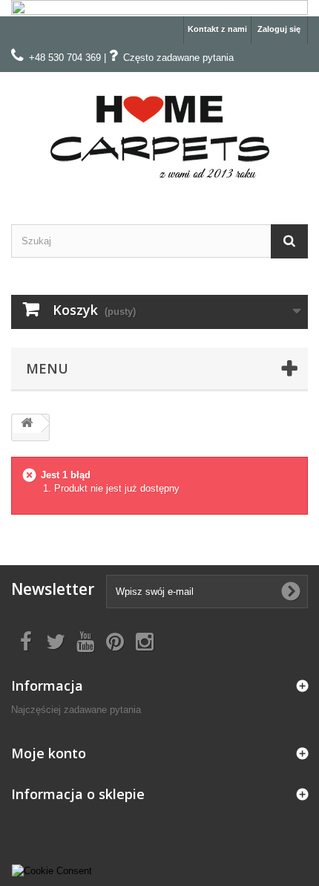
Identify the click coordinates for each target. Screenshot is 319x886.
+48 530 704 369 (65, 57)
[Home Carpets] (159, 135)
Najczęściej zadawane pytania (76, 709)
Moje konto (48, 753)
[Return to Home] (27, 423)
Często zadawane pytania (178, 57)
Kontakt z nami (217, 29)
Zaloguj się (278, 29)
